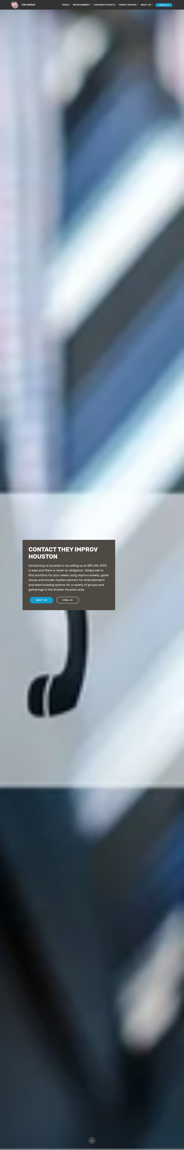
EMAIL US (68, 600)
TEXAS (65, 5)
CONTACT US (164, 5)
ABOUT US (146, 5)
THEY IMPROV (28, 5)
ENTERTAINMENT (81, 5)
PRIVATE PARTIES (127, 5)
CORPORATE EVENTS (104, 5)
